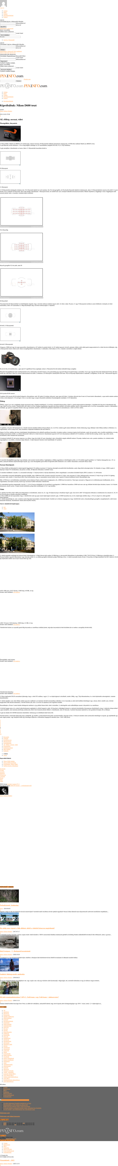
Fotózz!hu (6, 1092)
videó (4, 1063)
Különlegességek (8, 748)
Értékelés (5, 751)
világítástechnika (8, 1064)
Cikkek (5, 14)
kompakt (5, 1067)
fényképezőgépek (8, 101)
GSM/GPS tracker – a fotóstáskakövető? (21, 785)
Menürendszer (7, 741)
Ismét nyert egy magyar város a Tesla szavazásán (16, 1106)
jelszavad (18, 25)
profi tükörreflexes (8, 1081)
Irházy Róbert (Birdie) (6, 111)
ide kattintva (16, 592)
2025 (4, 1124)
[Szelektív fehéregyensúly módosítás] (9, 971)
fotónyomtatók (7, 1024)
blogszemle (6, 1015)
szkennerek (6, 1049)
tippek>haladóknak (8, 1058)
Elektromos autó (5, 1113)
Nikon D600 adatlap (9, 761)
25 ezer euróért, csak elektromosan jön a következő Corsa (19, 1109)
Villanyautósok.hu (23, 1100)
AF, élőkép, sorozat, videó (10, 744)
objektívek (6, 1040)
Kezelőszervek (7, 740)
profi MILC (6, 1078)
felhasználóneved (20, 23)
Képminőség (6, 746)
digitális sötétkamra (8, 1016)
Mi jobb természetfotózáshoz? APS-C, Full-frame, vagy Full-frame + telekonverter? (29, 997)
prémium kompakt (8, 1070)
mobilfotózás (6, 1038)
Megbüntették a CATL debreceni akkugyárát (15, 1105)
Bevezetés (6, 737)
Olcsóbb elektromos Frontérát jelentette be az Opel (17, 1103)
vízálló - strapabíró (8, 1072)
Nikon (5, 755)
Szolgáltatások (7, 743)
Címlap (5, 11)
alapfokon (6, 1012)
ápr (15, 1124)
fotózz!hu (6, 1027)
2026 (4, 1123)
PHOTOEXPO (7, 1093)
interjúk (5, 1030)
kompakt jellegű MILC (9, 1074)
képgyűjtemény (7, 1032)
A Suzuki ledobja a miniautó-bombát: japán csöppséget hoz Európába (22, 1108)
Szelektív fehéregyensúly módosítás (12, 974)
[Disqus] (59, 818)
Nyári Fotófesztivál (8, 1095)
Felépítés (5, 738)
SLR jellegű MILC (8, 1075)
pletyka (5, 1046)
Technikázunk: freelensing (9, 905)
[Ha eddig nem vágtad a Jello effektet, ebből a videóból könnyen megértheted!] (9, 925)
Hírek (5, 12)
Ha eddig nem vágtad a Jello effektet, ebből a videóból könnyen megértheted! (27, 928)
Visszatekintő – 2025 (7, 1160)
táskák (5, 1052)
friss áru (5, 1029)
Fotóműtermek (7, 1096)
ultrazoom (6, 1069)
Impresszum (6, 1089)
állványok (6, 1013)
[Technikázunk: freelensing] (9, 902)
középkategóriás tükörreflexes (11, 1080)
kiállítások (6, 1033)
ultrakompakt (7, 1066)
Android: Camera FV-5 (13, 784)
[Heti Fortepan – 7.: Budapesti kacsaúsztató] (9, 948)
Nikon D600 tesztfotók (9, 762)
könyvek (5, 1036)
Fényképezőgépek (8, 15)
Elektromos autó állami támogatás (10, 1116)
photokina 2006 (7, 1044)
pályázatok (6, 1043)
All (4, 1010)
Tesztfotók (6, 1057)
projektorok (6, 1047)
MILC (5, 1090)
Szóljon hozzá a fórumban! (10, 766)
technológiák (6, 1053)
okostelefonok (7, 1041)
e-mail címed (19, 33)
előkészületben (7, 1018)
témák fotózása (7, 1055)
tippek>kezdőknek (8, 1060)
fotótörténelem (7, 1026)
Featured (5, 1019)
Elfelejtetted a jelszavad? (6, 28)
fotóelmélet (6, 1022)
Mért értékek (6, 749)
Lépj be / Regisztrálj (8, 40)
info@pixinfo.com (11, 1138)
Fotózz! (5, 17)
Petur (1, 908)
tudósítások (6, 1061)
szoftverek (6, 1050)
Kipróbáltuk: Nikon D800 (10, 764)
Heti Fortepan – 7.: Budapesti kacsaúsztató (15, 951)
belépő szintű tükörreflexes (10, 1077)
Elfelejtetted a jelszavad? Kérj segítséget (11, 51)
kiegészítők (6, 1035)
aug (24, 1123)
